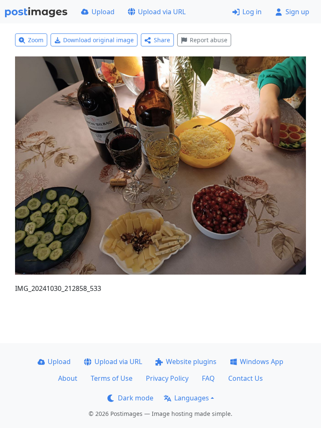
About (67, 378)
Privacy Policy (167, 378)
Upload (103, 11)
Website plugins (191, 361)
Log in (252, 11)
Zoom (35, 40)
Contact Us (245, 378)
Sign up (297, 11)
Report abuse (208, 40)
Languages (191, 398)
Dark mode (135, 398)
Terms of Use (111, 378)
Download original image (98, 40)
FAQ (208, 378)
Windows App (261, 361)
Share (162, 40)
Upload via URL (162, 11)
